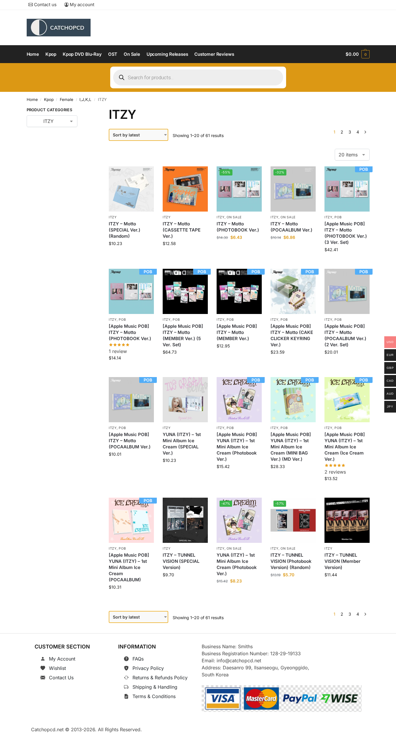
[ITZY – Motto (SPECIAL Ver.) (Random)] (131, 189)
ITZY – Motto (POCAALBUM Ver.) (291, 227)
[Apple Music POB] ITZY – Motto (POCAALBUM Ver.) (130, 441)
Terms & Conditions (154, 696)
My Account (62, 659)
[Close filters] (86, 111)
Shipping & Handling (154, 687)
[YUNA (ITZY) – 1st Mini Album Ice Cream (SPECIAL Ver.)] (185, 399)
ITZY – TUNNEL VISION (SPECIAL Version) (181, 561)
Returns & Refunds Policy (160, 677)
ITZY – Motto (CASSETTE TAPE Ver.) (181, 230)
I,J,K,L (85, 99)
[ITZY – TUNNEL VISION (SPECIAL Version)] (185, 520)
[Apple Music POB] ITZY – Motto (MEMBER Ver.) (237, 333)
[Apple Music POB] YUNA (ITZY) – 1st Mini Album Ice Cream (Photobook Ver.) (237, 447)
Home (32, 99)
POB (337, 217)
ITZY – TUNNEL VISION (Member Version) (342, 561)
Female (66, 99)
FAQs (138, 659)
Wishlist (57, 668)
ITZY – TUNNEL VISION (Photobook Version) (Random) (291, 561)
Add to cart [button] (131, 256)
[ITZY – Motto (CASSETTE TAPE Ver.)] (185, 189)
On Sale (234, 217)
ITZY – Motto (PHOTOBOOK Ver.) (238, 227)
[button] (357, 54)
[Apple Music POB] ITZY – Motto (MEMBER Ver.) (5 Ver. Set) (183, 336)
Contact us (45, 4)
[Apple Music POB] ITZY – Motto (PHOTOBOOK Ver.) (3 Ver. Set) (345, 233)
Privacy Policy (148, 668)
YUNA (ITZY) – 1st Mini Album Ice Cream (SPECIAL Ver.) (182, 444)
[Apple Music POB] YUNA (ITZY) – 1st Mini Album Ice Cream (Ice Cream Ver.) (344, 447)
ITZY (113, 217)
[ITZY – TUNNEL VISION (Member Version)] (347, 520)
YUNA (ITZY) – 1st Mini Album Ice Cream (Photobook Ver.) (237, 564)
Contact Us (61, 677)
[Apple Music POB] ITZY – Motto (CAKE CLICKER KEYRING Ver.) (292, 336)
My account (81, 4)
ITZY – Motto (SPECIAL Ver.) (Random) (124, 230)
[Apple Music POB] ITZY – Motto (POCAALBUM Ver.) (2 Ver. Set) (345, 336)
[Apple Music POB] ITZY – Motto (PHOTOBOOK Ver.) (130, 333)
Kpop (49, 99)
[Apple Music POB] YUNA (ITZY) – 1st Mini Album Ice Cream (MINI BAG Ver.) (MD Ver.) (291, 447)
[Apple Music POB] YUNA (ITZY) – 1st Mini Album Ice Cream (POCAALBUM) (129, 567)
